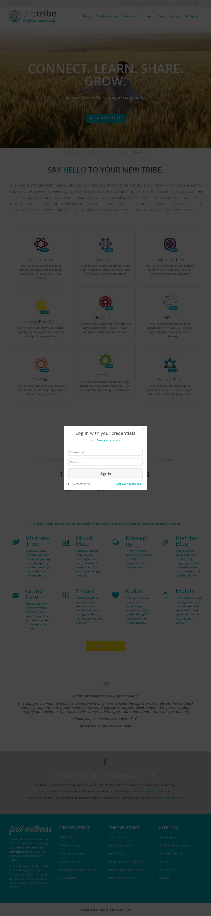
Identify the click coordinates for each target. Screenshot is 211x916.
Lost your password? (129, 484)
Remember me (82, 484)
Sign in (105, 473)
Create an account (108, 440)
